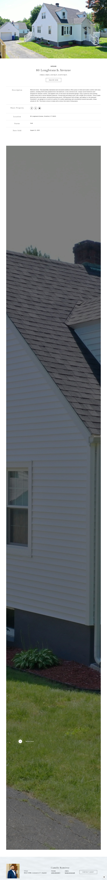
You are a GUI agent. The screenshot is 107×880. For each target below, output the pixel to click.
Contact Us (95, 5)
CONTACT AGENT (88, 872)
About (87, 5)
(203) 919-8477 (55, 873)
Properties (59, 5)
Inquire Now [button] (53, 80)
